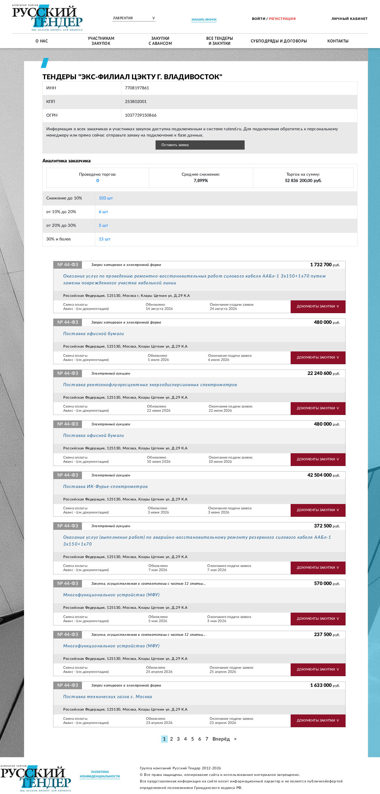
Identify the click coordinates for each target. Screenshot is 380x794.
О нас (42, 41)
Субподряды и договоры (279, 41)
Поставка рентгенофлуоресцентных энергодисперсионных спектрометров (150, 385)
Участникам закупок (101, 40)
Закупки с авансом (160, 40)
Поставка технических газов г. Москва (108, 697)
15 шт (105, 239)
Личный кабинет (350, 18)
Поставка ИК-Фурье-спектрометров (105, 486)
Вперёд (221, 739)
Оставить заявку (175, 145)
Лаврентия (134, 18)
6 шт (103, 212)
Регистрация (282, 18)
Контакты (338, 41)
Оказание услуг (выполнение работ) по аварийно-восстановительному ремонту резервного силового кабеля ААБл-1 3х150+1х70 (197, 540)
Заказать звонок (203, 19)
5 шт (103, 226)
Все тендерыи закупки (219, 40)
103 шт (106, 198)
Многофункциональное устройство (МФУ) (111, 595)
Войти (258, 18)
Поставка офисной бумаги (93, 334)
